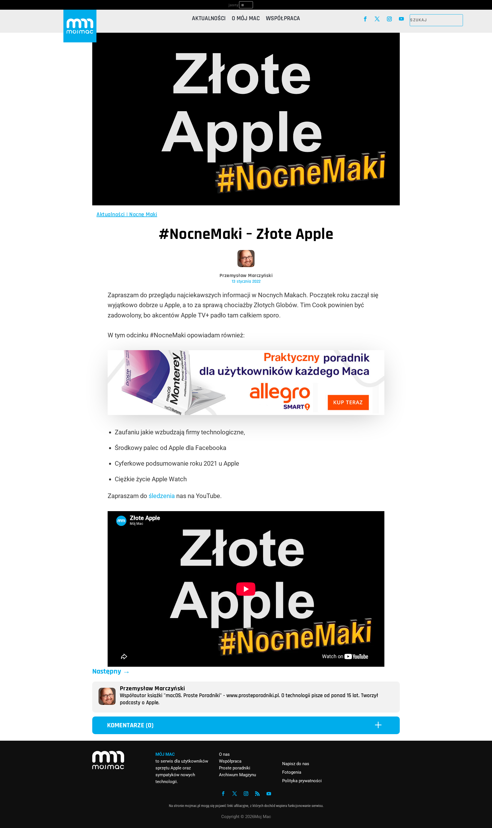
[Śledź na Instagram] (389, 19)
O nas (224, 754)
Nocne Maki (143, 214)
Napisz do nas (295, 763)
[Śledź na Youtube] (402, 19)
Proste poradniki (234, 768)
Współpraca (283, 19)
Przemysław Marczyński (246, 275)
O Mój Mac (246, 19)
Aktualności (209, 19)
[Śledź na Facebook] (365, 19)
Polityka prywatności (302, 780)
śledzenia (162, 495)
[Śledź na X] (377, 19)
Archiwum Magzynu (237, 774)
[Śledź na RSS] (257, 793)
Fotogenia (291, 772)
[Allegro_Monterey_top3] (246, 412)
